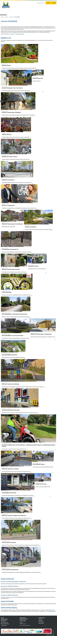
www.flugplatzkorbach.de (51, 611)
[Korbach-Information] (9, 621)
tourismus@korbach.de (5, 623)
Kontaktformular (4, 625)
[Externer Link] (7, 631)
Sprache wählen (40, 2)
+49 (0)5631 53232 (4, 622)
